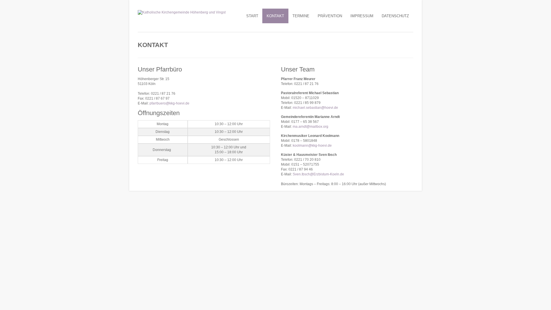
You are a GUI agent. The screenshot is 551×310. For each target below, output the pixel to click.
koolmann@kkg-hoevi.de (312, 146)
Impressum (361, 16)
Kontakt (275, 16)
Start (252, 16)
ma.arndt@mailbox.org (310, 127)
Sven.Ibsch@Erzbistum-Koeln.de (318, 174)
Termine (300, 16)
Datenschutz (395, 16)
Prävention (330, 16)
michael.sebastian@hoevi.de (315, 108)
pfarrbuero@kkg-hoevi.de (169, 103)
